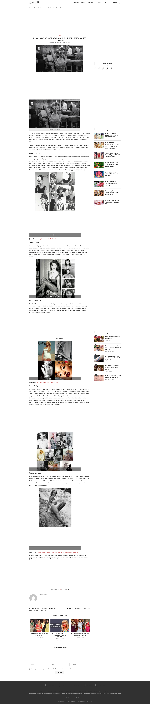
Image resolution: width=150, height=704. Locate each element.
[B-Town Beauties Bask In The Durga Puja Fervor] (80, 625)
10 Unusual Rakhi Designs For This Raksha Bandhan (112, 173)
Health (99, 2)
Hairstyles (91, 2)
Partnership (97, 691)
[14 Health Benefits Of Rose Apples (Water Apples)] (99, 184)
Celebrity (107, 2)
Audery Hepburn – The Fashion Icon (47, 239)
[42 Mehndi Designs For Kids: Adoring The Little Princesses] (99, 203)
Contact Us (68, 691)
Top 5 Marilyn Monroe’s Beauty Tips (47, 382)
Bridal (115, 2)
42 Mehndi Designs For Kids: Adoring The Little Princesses (112, 202)
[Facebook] (96, 68)
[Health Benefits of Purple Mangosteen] (99, 339)
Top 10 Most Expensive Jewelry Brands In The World (112, 367)
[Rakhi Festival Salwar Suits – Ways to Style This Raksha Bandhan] (99, 155)
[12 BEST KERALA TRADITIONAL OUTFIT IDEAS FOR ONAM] (99, 136)
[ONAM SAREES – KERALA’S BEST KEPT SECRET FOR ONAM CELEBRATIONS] (99, 145)
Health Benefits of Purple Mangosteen (112, 337)
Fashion (76, 2)
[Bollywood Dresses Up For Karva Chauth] (39, 625)
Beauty (83, 2)
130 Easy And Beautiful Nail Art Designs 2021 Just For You (113, 347)
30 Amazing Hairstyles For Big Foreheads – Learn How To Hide (113, 192)
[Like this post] (61, 589)
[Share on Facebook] (63, 589)
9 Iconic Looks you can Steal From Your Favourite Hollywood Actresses (58, 552)
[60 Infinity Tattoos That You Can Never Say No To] (99, 358)
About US (42, 691)
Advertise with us (52, 691)
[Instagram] (104, 68)
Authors (61, 691)
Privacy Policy (106, 691)
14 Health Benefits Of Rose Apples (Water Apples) (111, 183)
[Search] (120, 3)
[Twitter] (100, 68)
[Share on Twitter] (65, 589)
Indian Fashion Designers (85, 691)
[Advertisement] (57, 22)
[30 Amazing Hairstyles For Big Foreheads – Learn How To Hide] (99, 193)
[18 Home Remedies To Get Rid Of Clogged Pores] (99, 378)
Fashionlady (58, 42)
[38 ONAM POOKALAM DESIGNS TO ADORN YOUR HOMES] (99, 165)
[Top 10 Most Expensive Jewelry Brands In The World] (99, 368)
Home (30, 7)
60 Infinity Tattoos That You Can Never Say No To (112, 357)
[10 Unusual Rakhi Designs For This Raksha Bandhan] (99, 174)
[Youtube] (111, 68)
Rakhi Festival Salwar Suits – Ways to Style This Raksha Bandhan (112, 154)
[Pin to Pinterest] (66, 589)
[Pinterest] (108, 68)
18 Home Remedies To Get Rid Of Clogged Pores (113, 376)
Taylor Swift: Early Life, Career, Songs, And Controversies (60, 635)
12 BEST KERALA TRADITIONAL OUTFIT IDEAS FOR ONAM (112, 135)
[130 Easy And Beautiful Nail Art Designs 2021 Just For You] (99, 348)
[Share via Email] (68, 589)
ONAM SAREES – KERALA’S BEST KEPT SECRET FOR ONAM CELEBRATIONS (112, 145)
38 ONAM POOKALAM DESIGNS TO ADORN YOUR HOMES (111, 164)
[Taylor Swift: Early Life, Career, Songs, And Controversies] (59, 625)
